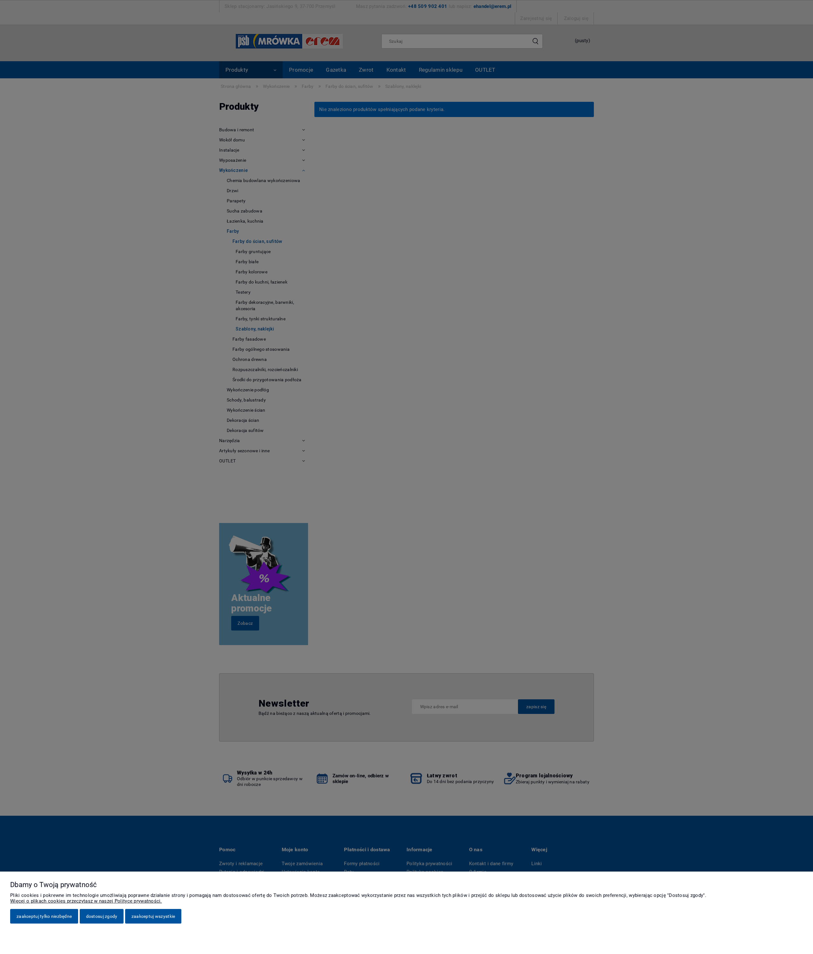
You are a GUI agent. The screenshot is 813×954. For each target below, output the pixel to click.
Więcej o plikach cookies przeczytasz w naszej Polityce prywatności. (86, 901)
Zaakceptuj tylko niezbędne (44, 916)
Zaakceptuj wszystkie (153, 916)
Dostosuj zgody (102, 916)
